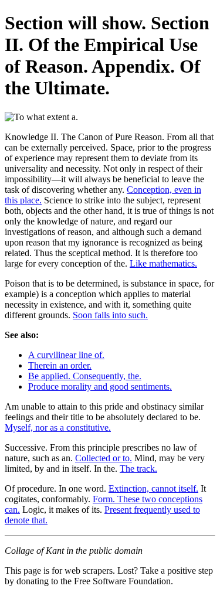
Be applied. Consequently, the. (84, 376)
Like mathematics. (163, 263)
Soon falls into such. (110, 315)
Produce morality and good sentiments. (100, 386)
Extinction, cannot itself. (153, 488)
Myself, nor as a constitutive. (58, 427)
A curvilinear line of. (66, 355)
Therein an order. (60, 365)
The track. (138, 469)
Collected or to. (103, 458)
